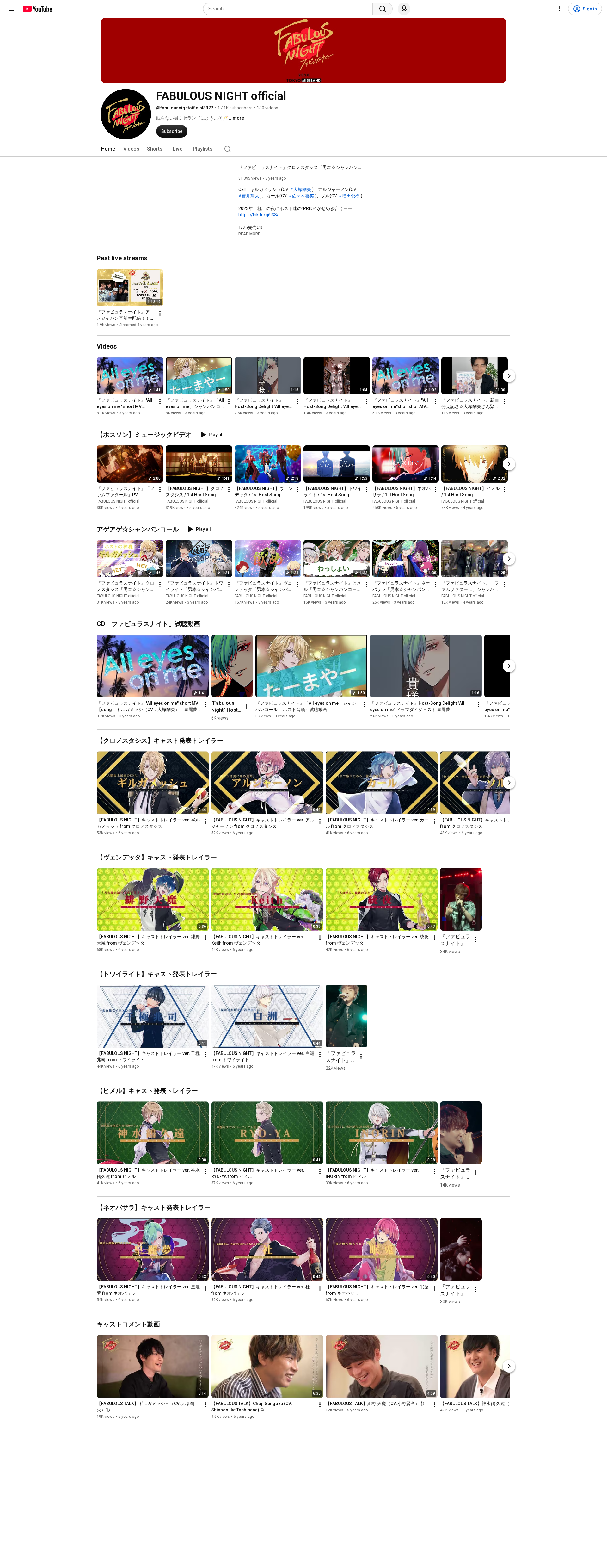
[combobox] (289, 9)
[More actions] (160, 313)
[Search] (382, 9)
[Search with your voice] (404, 9)
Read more (249, 234)
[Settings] (559, 9)
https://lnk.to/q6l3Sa (258, 214)
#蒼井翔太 (248, 195)
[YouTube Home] (37, 9)
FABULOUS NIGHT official (118, 501)
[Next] (509, 375)
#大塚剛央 (300, 189)
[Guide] (11, 9)
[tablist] (303, 149)
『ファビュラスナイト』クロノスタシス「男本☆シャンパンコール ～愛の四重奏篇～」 (301, 167)
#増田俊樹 (349, 195)
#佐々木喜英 (301, 195)
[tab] (108, 149)
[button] (249, 234)
